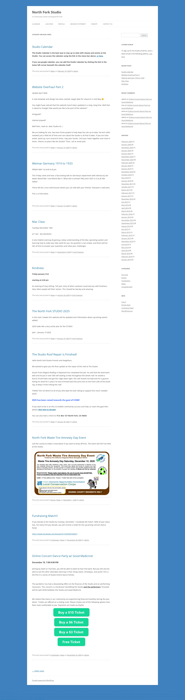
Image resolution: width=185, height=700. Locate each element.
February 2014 (126, 256)
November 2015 (127, 220)
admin (75, 71)
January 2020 (126, 166)
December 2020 (127, 157)
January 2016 (126, 217)
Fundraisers (55, 540)
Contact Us (107, 24)
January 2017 (126, 196)
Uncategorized (126, 287)
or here (100, 56)
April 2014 (125, 250)
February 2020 (126, 163)
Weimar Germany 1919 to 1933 (52, 163)
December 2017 (127, 184)
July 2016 (124, 202)
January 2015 (126, 238)
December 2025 (127, 147)
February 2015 (126, 235)
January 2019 (126, 169)
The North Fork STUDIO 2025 (51, 311)
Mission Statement (78, 24)
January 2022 (126, 153)
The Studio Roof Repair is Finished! (54, 354)
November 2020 (127, 160)
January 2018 (126, 181)
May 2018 (125, 178)
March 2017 (125, 190)
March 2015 (125, 232)
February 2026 (126, 141)
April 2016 (125, 208)
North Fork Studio (46, 12)
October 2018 (126, 175)
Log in (123, 302)
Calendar (36, 24)
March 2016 (125, 211)
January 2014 (126, 259)
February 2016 (126, 214)
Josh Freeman (78, 252)
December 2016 (127, 199)
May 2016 (125, 205)
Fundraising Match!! (45, 516)
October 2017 (126, 187)
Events (53, 500)
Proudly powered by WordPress (43, 680)
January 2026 (126, 144)
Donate (94, 24)
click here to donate (47, 409)
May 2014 (125, 247)
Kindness (38, 268)
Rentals (61, 24)
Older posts (38, 671)
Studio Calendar (42, 47)
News (53, 71)
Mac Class (38, 221)
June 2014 (125, 244)
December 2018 (127, 172)
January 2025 (126, 150)
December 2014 (127, 241)
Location (49, 24)
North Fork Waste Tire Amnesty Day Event (59, 437)
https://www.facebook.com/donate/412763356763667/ (54, 534)
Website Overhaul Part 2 (47, 87)
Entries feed (125, 305)
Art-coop (124, 275)
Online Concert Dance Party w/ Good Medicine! (62, 556)
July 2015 (124, 229)
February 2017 (126, 193)
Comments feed (127, 308)
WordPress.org (127, 311)
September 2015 (127, 223)
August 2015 (126, 226)
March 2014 (125, 253)
